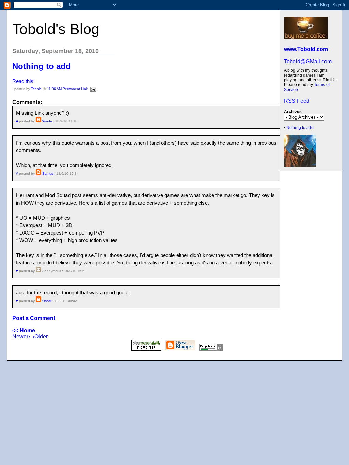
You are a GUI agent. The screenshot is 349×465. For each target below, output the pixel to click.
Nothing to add (300, 127)
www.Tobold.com (306, 49)
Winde (47, 121)
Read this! (23, 81)
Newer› (21, 336)
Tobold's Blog (56, 29)
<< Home (23, 330)
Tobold (36, 89)
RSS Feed (296, 101)
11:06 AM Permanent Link (67, 89)
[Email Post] (92, 89)
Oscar (46, 301)
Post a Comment (33, 318)
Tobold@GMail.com (308, 61)
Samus (47, 173)
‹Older (40, 336)
